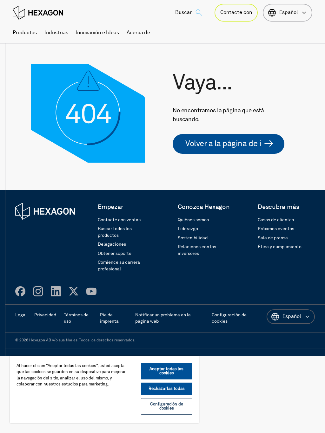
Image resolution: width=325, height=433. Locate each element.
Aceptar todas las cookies (166, 371)
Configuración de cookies (166, 406)
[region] (104, 389)
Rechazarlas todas (167, 389)
